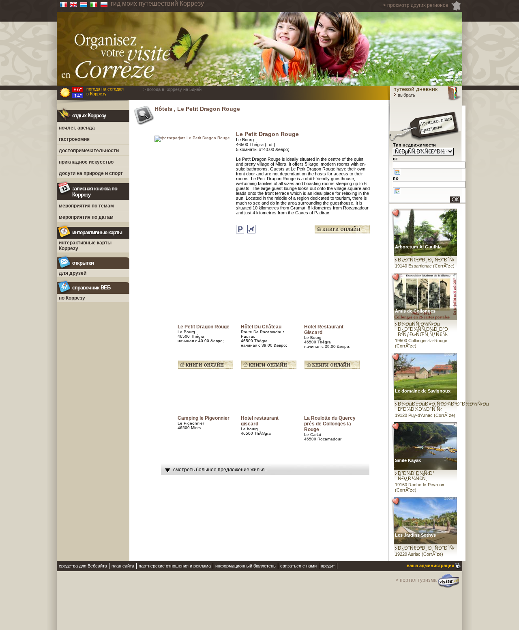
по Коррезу (72, 298)
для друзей (72, 273)
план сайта (123, 565)
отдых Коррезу (89, 115)
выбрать (406, 95)
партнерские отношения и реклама (175, 565)
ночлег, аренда (77, 128)
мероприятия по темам (86, 206)
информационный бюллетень (245, 565)
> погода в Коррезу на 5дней (172, 89)
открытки (83, 263)
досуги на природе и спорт (91, 173)
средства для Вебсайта (83, 565)
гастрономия (74, 139)
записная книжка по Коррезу (94, 192)
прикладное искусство (86, 162)
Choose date (397, 171)
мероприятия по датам (86, 217)
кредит (328, 565)
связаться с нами (298, 565)
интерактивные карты (97, 232)
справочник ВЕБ (91, 288)
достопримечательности (89, 150)
